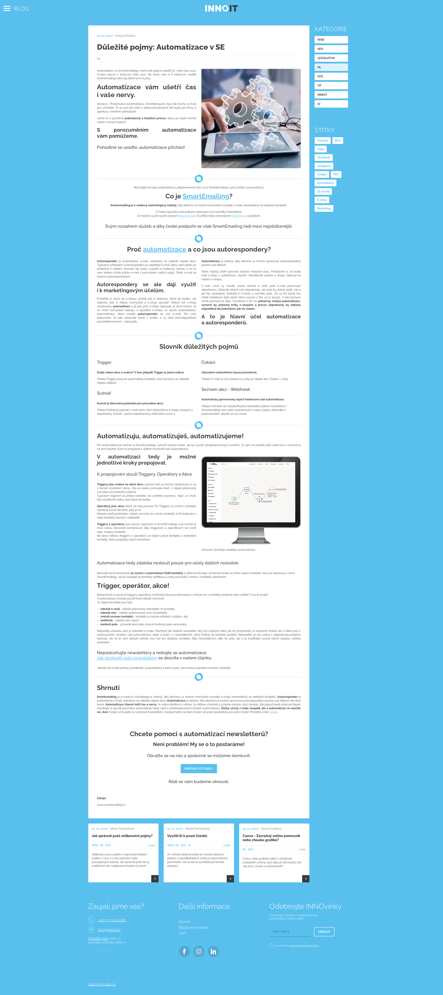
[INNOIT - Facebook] (184, 950)
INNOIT (322, 94)
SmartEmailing (206, 196)
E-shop (322, 200)
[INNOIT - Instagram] (198, 950)
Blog (21, 8)
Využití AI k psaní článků (187, 836)
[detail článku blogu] (155, 878)
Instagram (324, 166)
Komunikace (325, 183)
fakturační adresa (102, 984)
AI (319, 104)
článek (273, 712)
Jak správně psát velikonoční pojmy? (122, 836)
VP (319, 85)
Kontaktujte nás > (199, 768)
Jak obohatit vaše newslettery (127, 657)
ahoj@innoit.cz (109, 930)
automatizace (164, 249)
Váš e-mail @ (281, 931)
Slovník (184, 922)
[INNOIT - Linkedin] (213, 950)
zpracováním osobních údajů (304, 945)
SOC (320, 76)
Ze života (323, 191)
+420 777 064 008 (111, 920)
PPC (336, 174)
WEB (321, 39)
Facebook (323, 157)
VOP (182, 933)
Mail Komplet (187, 215)
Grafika (322, 174)
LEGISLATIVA (326, 58)
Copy (320, 149)
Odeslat (324, 931)
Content (322, 140)
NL (319, 67)
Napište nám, (98, 938)
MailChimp (238, 215)
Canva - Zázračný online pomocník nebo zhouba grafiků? (271, 838)
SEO (320, 49)
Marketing (324, 208)
